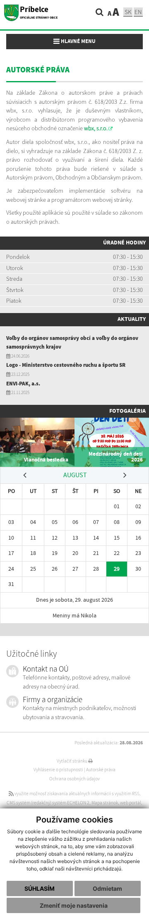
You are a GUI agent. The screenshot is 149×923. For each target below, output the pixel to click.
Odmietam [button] (107, 888)
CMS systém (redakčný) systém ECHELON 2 (48, 803)
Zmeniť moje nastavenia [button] (74, 905)
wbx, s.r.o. (96, 128)
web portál (130, 803)
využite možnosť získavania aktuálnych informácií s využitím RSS (76, 793)
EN (138, 12)
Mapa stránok (104, 803)
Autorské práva (100, 769)
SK (128, 12)
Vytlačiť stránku (72, 761)
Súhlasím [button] (39, 888)
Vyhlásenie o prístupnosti (58, 769)
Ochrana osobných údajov (74, 779)
